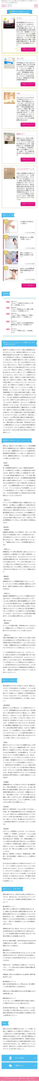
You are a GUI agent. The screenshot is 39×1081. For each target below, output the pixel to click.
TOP (6, 1078)
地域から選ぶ (22, 1078)
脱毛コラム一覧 (30, 1078)
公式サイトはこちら (28, 49)
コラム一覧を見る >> (29, 285)
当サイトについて (13, 1078)
